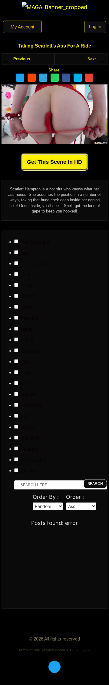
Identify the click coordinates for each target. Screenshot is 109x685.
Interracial (28, 351)
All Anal (26, 427)
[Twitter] (54, 667)
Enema (26, 307)
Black (24, 274)
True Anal (28, 471)
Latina (24, 362)
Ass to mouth (32, 264)
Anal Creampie (34, 242)
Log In (95, 26)
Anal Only (28, 438)
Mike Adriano (32, 460)
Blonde (26, 285)
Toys (23, 416)
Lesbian (26, 372)
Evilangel (28, 449)
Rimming (28, 394)
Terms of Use (29, 650)
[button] (54, 27)
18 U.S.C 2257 (79, 650)
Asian (24, 253)
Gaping (26, 340)
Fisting (25, 329)
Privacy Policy (53, 650)
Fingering (28, 318)
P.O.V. (24, 383)
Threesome (30, 405)
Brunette (27, 296)
